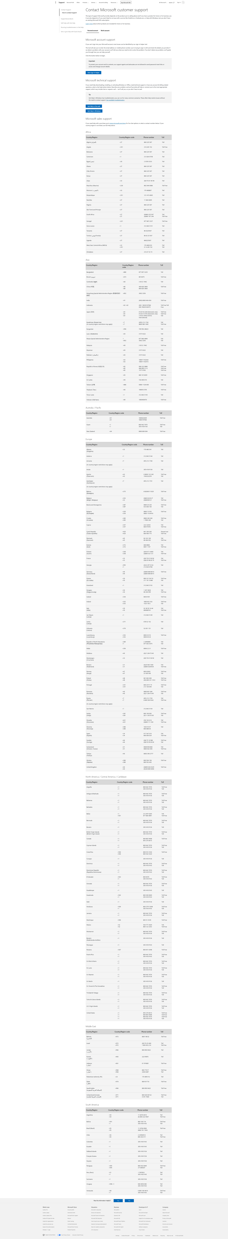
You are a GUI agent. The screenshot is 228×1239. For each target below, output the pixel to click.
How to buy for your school (97, 1221)
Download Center (71, 1212)
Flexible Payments (71, 1229)
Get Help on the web (94, 106)
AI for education (94, 1229)
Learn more (89, 24)
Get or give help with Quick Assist (71, 31)
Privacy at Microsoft (167, 1218)
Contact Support (66, 10)
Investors (164, 1221)
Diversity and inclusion (167, 1224)
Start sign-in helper (93, 73)
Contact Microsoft (125, 1235)
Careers (164, 1209)
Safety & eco (155, 1235)
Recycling (162, 1235)
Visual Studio (142, 1229)
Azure (140, 1209)
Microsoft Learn (142, 1215)
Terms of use (140, 1235)
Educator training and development (99, 1224)
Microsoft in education (96, 1209)
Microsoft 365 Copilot (118, 1227)
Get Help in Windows (94, 111)
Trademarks (147, 1235)
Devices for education (96, 1212)
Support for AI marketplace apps (146, 1218)
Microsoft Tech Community (144, 1221)
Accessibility (165, 1227)
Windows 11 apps (46, 1229)
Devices (93, 2)
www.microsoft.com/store (118, 123)
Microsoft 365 (70, 2)
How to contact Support (69, 13)
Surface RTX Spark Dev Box (48, 1218)
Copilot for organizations (48, 1221)
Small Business (117, 1229)
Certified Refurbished (72, 1224)
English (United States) (50, 1235)
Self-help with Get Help (68, 23)
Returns (69, 1218)
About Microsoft (166, 1212)
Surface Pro (45, 1209)
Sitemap (117, 1235)
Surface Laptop (46, 1212)
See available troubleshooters (115, 100)
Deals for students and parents (98, 1227)
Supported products (67, 19)
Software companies (143, 1227)
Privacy (133, 1235)
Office (78, 2)
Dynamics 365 (117, 1215)
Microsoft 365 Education (96, 1218)
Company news (166, 1215)
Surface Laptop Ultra (47, 1215)
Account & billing (103, 2)
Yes (118, 1201)
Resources (113, 2)
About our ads (170, 1235)
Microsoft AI (116, 1209)
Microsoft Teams (117, 1224)
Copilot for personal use (48, 1224)
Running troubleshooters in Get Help (72, 27)
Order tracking (71, 1221)
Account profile (71, 1209)
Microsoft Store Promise (73, 1227)
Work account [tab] (105, 30)
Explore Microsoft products (48, 1227)
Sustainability (165, 1229)
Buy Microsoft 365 (126, 2)
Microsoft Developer (143, 1212)
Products (85, 2)
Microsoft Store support (73, 1215)
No (129, 1201)
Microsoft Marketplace (144, 1224)
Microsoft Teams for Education (97, 1215)
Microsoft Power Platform (119, 1221)
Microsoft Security (118, 1212)
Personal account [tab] (92, 30)
